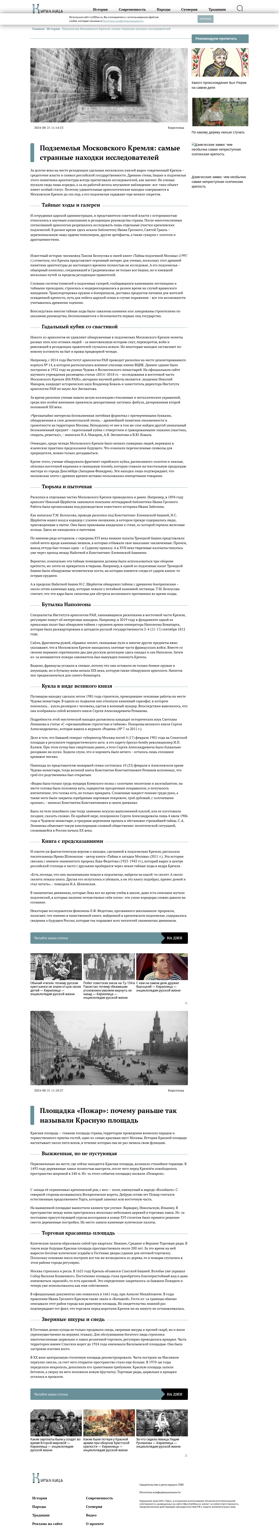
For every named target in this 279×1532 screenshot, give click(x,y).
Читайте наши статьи (108, 938)
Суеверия (189, 9)
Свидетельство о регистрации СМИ (162, 1484)
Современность (132, 9)
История (100, 9)
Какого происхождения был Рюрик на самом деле (219, 85)
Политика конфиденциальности (160, 1492)
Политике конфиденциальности (122, 21)
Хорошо (205, 18)
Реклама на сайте (47, 1523)
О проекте (95, 1523)
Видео (91, 1515)
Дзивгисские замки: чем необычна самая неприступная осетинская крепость (219, 181)
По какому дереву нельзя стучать (218, 132)
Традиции (217, 9)
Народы (163, 9)
